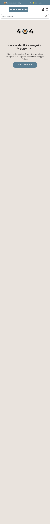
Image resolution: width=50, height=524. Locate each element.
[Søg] (46, 16)
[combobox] (22, 16)
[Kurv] (47, 9)
